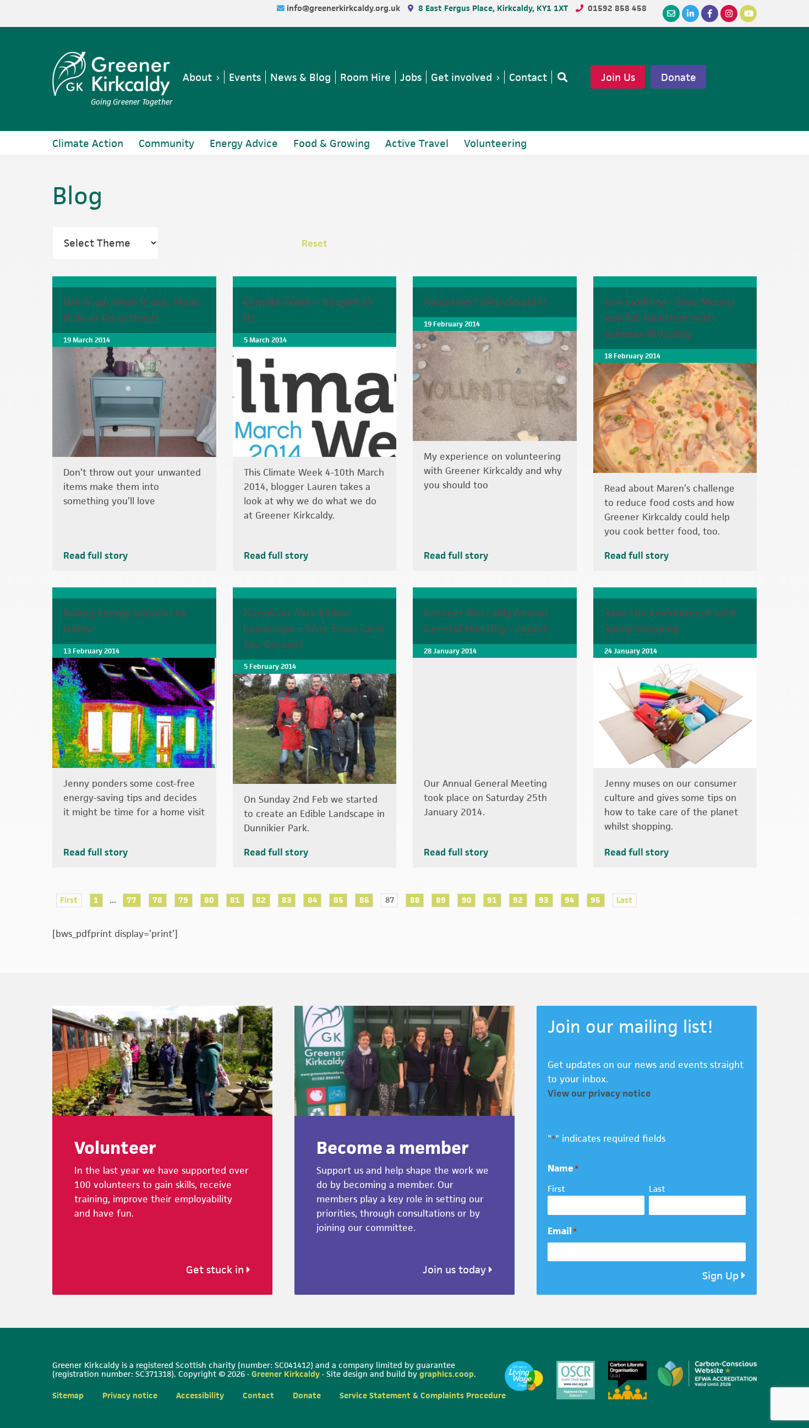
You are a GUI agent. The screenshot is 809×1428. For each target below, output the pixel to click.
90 (467, 900)
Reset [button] (314, 243)
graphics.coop (446, 1374)
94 (570, 900)
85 (338, 900)
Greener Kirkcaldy (112, 74)
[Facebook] (709, 13)
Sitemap (68, 1395)
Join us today (456, 1270)
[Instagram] (728, 13)
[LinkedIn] (690, 13)
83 (287, 900)
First (69, 900)
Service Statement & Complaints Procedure (423, 1395)
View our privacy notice (599, 1093)
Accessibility (200, 1395)
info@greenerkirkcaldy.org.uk (344, 8)
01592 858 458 (617, 8)
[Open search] (560, 77)
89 (441, 900)
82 (261, 900)
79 (183, 900)
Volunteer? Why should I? (485, 302)
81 (235, 900)
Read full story (95, 555)
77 (131, 900)
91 (492, 900)
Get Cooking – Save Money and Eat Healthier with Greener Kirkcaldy (669, 318)
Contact (258, 1395)
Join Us (618, 77)
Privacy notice (129, 1395)
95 (595, 900)
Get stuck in (216, 1270)
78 (157, 900)
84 (313, 900)
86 (364, 900)
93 (544, 900)
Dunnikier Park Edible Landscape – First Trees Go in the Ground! (314, 629)
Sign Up (720, 1276)
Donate (678, 77)
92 (518, 900)
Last (624, 900)
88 (415, 900)
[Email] (671, 13)
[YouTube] (748, 13)
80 (209, 900)
